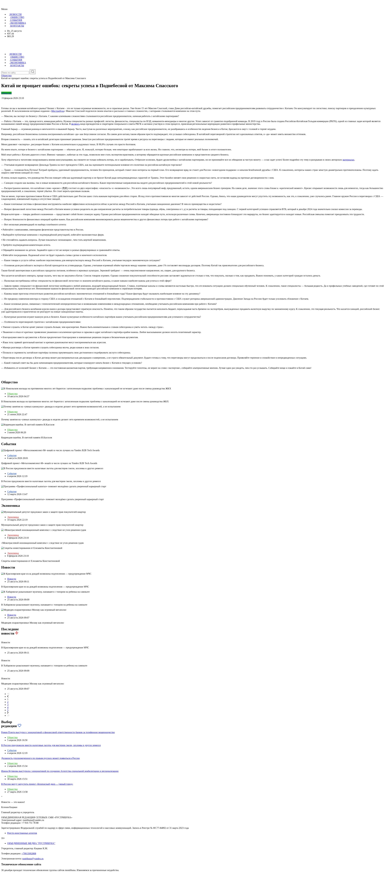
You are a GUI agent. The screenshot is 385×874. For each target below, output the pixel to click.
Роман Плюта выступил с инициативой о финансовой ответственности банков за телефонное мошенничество (58, 732)
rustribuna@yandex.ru (32, 858)
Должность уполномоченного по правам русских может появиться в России (40, 758)
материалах (348, 159)
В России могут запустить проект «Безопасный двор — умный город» (37, 784)
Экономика (13, 517)
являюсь (75, 124)
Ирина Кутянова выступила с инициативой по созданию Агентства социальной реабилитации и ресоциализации (60, 771)
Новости (11, 579)
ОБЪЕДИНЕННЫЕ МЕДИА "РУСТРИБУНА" (31, 843)
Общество (6, 93)
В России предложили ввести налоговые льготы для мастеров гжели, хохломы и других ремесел (51, 745)
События (11, 455)
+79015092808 (29, 853)
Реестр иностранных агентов (22, 833)
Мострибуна (57, 111)
